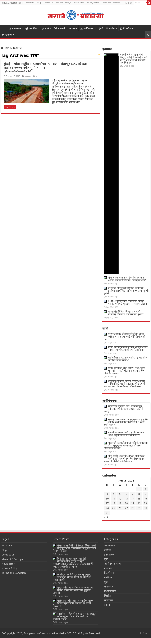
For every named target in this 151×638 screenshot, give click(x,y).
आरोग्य (112, 28)
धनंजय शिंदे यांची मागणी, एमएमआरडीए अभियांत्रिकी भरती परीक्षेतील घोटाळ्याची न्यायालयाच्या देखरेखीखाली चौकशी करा (125, 383)
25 (113, 508)
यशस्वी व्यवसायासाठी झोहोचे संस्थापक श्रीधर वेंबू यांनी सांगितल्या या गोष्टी (126, 434)
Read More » (10, 107)
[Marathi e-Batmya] (75, 14)
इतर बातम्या (109, 554)
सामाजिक (33, 28)
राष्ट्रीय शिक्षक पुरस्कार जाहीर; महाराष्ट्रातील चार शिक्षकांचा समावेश (127, 359)
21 (132, 503)
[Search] (149, 2)
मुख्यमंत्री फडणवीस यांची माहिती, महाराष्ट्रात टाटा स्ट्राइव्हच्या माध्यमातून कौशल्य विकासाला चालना (126, 445)
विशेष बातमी (59, 28)
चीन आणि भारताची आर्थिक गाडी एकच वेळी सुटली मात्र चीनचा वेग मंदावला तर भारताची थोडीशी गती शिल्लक (124, 458)
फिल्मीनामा (128, 28)
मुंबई (101, 28)
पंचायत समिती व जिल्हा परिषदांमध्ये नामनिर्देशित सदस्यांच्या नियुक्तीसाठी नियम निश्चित (74, 548)
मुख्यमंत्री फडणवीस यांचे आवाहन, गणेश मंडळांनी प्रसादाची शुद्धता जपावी (73, 590)
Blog (39, 2)
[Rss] (126, 3)
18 (113, 503)
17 (107, 503)
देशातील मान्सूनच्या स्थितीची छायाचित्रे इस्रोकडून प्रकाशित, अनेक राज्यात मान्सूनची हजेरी (126, 290)
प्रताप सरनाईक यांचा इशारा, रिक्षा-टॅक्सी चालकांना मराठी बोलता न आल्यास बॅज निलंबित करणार (124, 370)
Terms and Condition (111, 2)
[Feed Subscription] (99, 54)
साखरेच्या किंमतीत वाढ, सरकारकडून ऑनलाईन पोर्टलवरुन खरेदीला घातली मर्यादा (123, 408)
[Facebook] (128, 3)
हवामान (107, 604)
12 (119, 498)
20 (126, 503)
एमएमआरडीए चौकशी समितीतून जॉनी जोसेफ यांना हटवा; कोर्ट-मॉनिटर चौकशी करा (124, 336)
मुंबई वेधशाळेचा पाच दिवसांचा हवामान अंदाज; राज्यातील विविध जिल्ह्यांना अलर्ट (127, 279)
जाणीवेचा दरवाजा (112, 563)
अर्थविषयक (88, 28)
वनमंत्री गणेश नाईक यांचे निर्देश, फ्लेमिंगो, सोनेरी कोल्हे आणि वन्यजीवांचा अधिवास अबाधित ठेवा (133, 58)
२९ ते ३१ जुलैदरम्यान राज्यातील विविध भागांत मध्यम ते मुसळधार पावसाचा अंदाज (127, 302)
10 (107, 498)
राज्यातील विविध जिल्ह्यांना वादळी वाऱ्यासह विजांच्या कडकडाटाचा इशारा (125, 313)
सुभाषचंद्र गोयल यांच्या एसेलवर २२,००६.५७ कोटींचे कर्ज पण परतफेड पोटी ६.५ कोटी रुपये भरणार (126, 422)
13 (126, 498)
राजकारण (16, 28)
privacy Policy (93, 2)
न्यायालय (73, 28)
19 (119, 503)
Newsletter (79, 2)
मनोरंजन (108, 577)
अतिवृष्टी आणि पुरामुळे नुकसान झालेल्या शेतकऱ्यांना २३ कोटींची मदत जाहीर (72, 577)
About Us (30, 2)
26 (119, 508)
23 (145, 503)
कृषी (47, 28)
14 (132, 498)
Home (4, 28)
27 (126, 508)
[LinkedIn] (131, 3)
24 (107, 508)
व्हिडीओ (8, 34)
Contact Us (48, 2)
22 (139, 503)
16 (145, 498)
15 (139, 498)
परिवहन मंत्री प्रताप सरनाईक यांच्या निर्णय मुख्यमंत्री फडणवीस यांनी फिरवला (73, 603)
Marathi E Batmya (63, 2)
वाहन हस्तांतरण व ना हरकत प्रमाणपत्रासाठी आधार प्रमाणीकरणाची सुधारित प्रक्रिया (128, 348)
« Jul (106, 517)
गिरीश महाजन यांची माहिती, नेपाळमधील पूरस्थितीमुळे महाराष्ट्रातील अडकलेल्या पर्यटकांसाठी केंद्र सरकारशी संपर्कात (73, 562)
